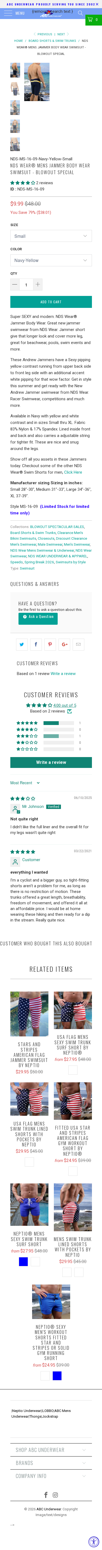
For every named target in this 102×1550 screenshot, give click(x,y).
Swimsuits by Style (71, 562)
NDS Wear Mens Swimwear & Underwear (42, 550)
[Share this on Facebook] (36, 645)
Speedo (16, 562)
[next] (86, 82)
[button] (22, 182)
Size (14, 225)
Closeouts (46, 538)
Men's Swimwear (77, 544)
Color (16, 249)
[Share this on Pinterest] (50, 645)
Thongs (35, 1416)
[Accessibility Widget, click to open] (93, 1541)
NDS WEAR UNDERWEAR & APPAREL (57, 556)
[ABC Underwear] (51, 13)
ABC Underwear (48, 1509)
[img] (22, 798)
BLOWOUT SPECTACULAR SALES (57, 526)
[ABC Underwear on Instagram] (55, 1495)
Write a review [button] (51, 762)
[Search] (80, 13)
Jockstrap (50, 1416)
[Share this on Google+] (64, 645)
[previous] (29, 82)
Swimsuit (27, 568)
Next (61, 34)
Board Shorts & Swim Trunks (33, 532)
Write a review (63, 673)
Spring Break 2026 (39, 562)
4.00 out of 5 (64, 705)
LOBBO (48, 1411)
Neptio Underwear (26, 1411)
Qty (13, 273)
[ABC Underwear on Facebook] (46, 1495)
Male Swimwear (50, 544)
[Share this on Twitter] (22, 645)
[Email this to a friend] (78, 645)
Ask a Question (41, 616)
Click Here (73, 472)
